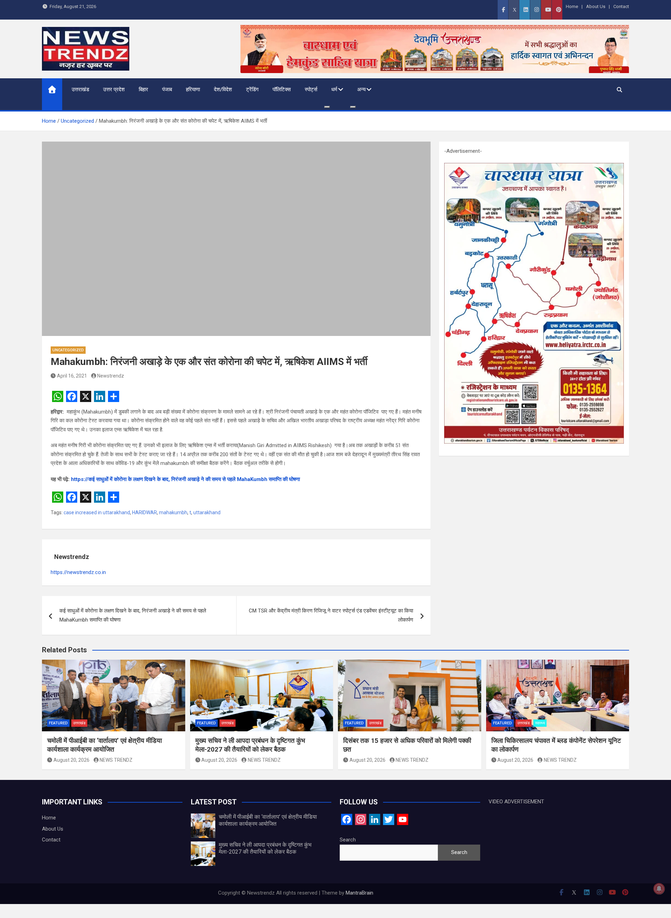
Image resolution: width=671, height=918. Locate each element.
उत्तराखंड (80, 89)
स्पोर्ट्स (311, 89)
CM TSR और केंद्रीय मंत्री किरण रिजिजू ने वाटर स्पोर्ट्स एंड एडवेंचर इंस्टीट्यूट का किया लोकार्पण (331, 615)
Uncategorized (68, 350)
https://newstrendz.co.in (78, 572)
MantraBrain (359, 893)
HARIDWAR (144, 512)
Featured (58, 723)
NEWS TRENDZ (116, 760)
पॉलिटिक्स (282, 89)
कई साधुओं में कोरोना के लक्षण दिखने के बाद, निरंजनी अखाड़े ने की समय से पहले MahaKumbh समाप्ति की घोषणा (132, 615)
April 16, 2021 (72, 376)
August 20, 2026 (71, 760)
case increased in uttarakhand (97, 512)
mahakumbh (173, 512)
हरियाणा (193, 89)
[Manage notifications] (659, 888)
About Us (595, 6)
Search (348, 840)
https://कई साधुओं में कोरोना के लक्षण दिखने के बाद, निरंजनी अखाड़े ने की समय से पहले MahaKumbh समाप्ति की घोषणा (185, 479)
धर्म (334, 89)
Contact (621, 6)
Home (572, 6)
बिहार (143, 89)
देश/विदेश (223, 89)
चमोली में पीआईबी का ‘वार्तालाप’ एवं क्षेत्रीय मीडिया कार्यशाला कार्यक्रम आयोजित (104, 745)
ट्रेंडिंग (252, 89)
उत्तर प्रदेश (114, 89)
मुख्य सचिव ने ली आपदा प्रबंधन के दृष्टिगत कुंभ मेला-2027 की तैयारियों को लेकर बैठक (250, 745)
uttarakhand (207, 512)
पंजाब (167, 89)
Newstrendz (110, 376)
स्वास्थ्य (540, 723)
